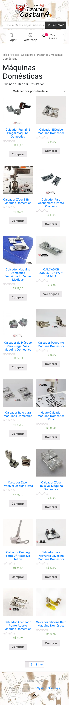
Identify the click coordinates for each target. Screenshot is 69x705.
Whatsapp (30, 40)
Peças (15, 54)
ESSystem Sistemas (47, 688)
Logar (12, 40)
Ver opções (51, 294)
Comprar (18, 154)
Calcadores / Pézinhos (34, 54)
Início (6, 54)
